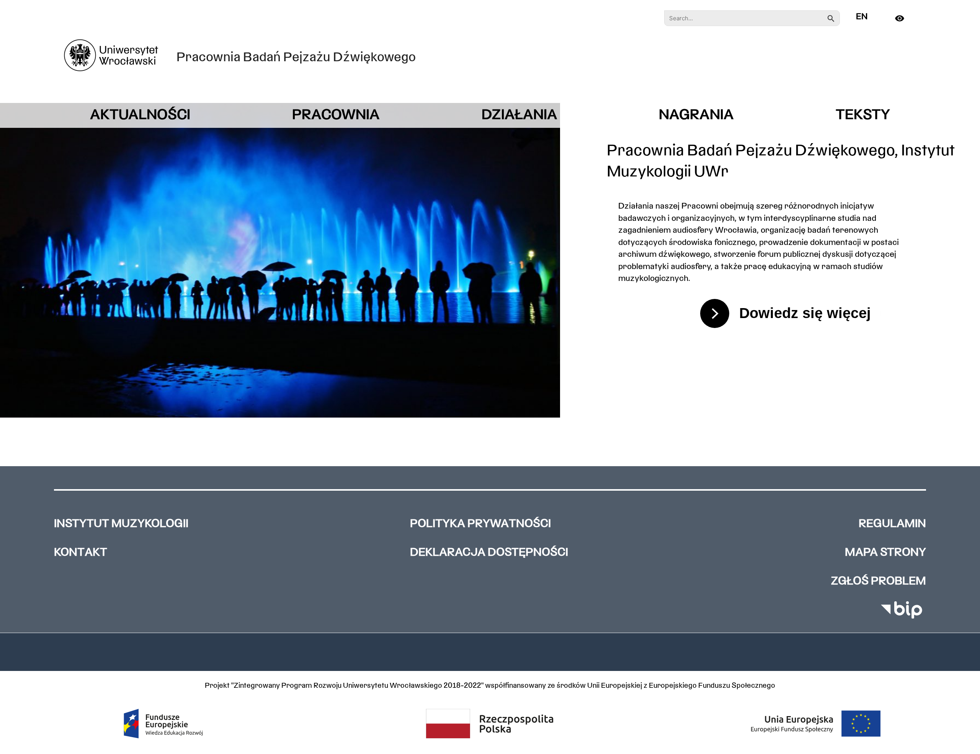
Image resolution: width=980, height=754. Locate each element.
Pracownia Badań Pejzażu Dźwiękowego (296, 58)
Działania (519, 115)
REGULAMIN (892, 524)
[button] (490, 652)
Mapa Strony (885, 553)
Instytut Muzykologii (121, 524)
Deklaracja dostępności (489, 553)
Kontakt (80, 553)
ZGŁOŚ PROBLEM (878, 581)
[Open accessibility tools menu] (904, 18)
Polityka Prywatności (480, 524)
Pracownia (336, 115)
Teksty (863, 115)
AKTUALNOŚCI (140, 115)
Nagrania (696, 115)
